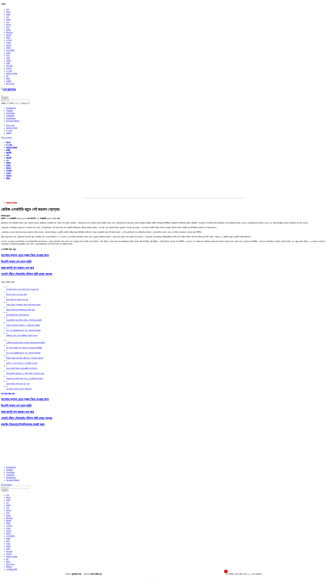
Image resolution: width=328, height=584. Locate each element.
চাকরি (8, 63)
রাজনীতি (8, 152)
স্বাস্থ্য (8, 53)
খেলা (7, 22)
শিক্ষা (7, 27)
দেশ (7, 17)
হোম (7, 9)
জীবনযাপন (9, 32)
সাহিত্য (8, 48)
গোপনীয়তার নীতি (11, 569)
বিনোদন (8, 24)
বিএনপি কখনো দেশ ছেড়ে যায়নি (16, 261)
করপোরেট (9, 66)
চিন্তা (8, 55)
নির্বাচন (8, 37)
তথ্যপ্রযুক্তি (10, 50)
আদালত (8, 45)
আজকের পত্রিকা (11, 73)
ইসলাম (8, 30)
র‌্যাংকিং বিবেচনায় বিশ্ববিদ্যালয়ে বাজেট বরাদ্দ (22, 424)
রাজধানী (8, 35)
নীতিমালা (9, 567)
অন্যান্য (9, 68)
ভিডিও (8, 78)
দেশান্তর (9, 40)
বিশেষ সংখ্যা (10, 83)
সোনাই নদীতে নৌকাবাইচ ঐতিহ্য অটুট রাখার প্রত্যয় (26, 274)
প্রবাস (8, 58)
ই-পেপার (9, 71)
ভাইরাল (8, 60)
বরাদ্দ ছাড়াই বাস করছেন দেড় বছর (17, 268)
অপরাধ (8, 42)
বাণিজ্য (8, 19)
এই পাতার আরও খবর (7, 393)
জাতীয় (8, 14)
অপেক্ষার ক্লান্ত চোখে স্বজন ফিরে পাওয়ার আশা (25, 255)
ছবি (7, 76)
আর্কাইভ (9, 81)
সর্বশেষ (8, 12)
